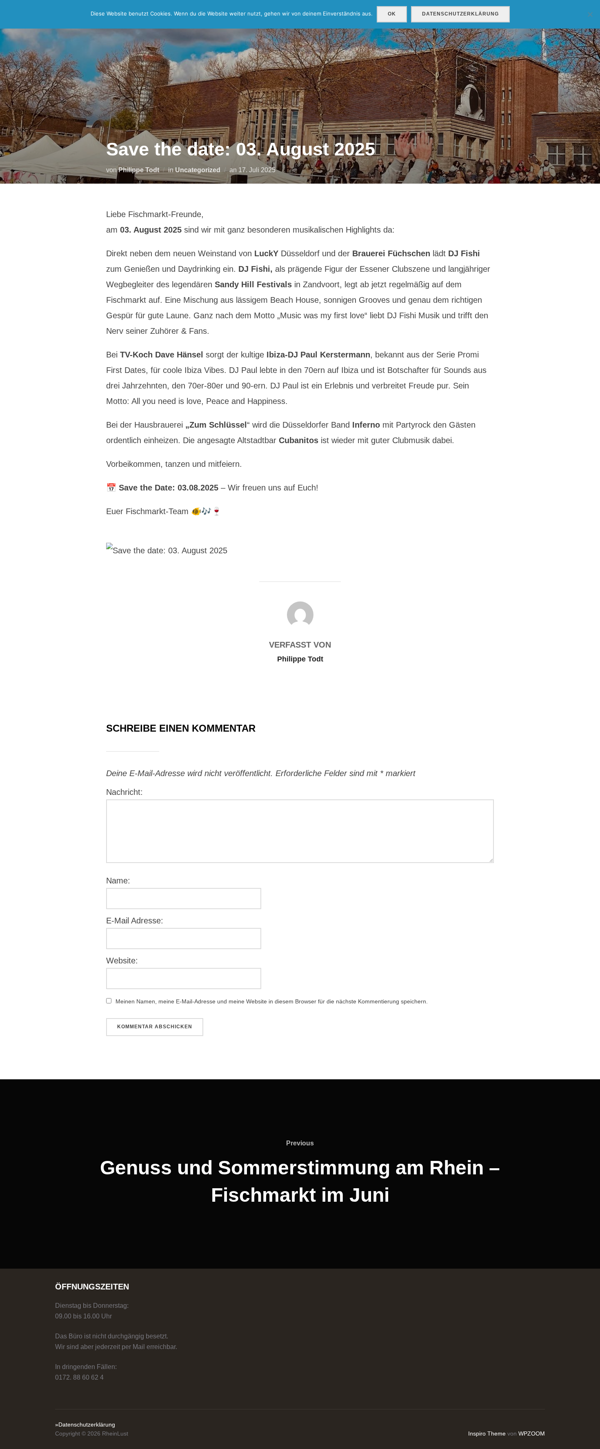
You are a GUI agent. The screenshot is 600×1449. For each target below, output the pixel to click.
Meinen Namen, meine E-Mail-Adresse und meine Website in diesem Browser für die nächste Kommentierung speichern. (272, 1001)
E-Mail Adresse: (134, 920)
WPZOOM (531, 1433)
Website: (122, 960)
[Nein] (590, 14)
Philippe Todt (138, 169)
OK (392, 14)
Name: (118, 880)
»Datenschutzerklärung (85, 1424)
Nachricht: (124, 792)
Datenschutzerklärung (460, 14)
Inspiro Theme (487, 1433)
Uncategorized (197, 169)
